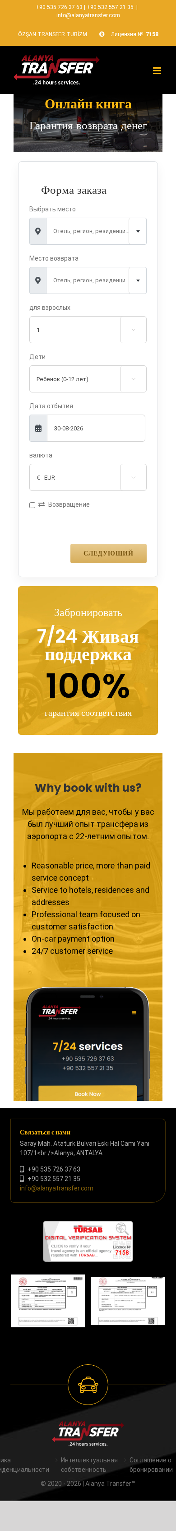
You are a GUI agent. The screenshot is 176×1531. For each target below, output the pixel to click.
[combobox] (96, 231)
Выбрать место (52, 209)
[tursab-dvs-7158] (88, 1225)
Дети (37, 356)
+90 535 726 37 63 (59, 7)
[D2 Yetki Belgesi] (48, 1301)
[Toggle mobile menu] (157, 70)
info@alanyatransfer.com (88, 15)
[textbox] (96, 231)
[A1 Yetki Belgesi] (128, 1301)
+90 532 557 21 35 (110, 7)
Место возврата (54, 258)
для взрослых (49, 307)
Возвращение (69, 504)
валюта (40, 455)
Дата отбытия (51, 406)
